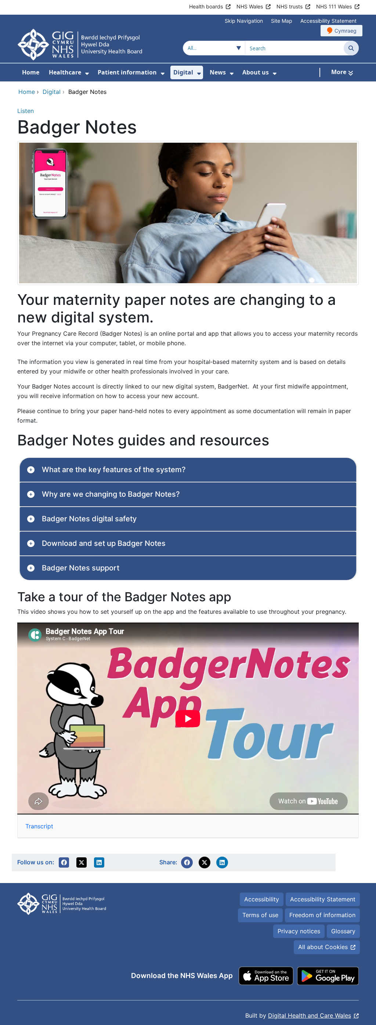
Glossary (343, 931)
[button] (64, 862)
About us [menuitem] (255, 72)
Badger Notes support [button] (80, 567)
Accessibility (261, 899)
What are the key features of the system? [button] (114, 469)
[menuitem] (87, 73)
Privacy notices (299, 931)
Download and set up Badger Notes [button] (104, 543)
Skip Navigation (244, 21)
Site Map (281, 21)
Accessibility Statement (328, 21)
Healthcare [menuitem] (65, 72)
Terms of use (260, 915)
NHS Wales (249, 6)
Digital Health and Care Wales (309, 1015)
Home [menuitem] (30, 72)
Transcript (39, 826)
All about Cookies (323, 947)
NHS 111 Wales (334, 6)
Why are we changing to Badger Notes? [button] (111, 494)
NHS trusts (289, 6)
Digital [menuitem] (183, 72)
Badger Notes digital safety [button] (89, 518)
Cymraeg (346, 31)
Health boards (206, 6)
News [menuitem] (218, 72)
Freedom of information (322, 915)
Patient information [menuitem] (127, 72)
